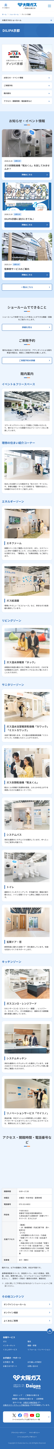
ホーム (4, 14)
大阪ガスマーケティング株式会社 (16, 1405)
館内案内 (7, 93)
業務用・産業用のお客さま (22, 1399)
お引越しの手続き (35, 1362)
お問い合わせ (33, 1366)
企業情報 (39, 1399)
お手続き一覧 (8, 1362)
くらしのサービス (10, 1349)
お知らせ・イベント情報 (13, 77)
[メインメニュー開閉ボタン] (49, 6)
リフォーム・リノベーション (39, 1349)
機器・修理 (32, 1345)
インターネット (9, 1345)
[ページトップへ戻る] (49, 1331)
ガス (5, 1341)
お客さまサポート (10, 1366)
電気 (29, 1341)
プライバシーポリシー (18, 1432)
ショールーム (14, 14)
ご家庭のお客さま (32, 1395)
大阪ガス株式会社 (30, 1402)
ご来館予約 (8, 85)
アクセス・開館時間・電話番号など (18, 101)
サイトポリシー (34, 1432)
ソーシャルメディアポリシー (27, 1437)
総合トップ (17, 1395)
